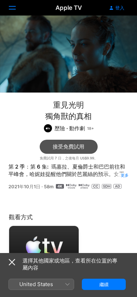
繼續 (104, 284)
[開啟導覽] (16, 7)
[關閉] (12, 262)
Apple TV (69, 7)
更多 (125, 175)
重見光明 (68, 104)
